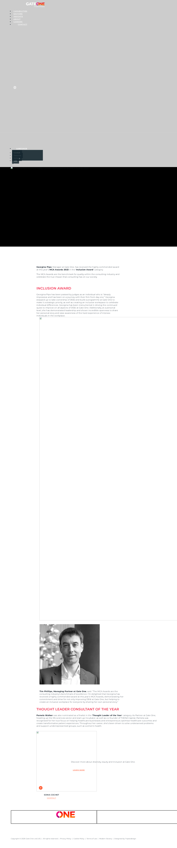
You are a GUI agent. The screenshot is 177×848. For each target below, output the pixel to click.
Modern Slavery (105, 839)
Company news (32, 315)
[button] (123, 250)
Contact (51, 798)
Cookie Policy (78, 839)
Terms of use (92, 839)
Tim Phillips (17, 315)
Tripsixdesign (130, 839)
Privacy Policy (65, 839)
